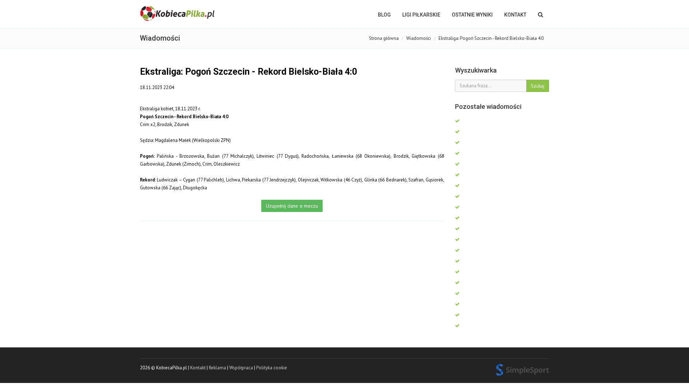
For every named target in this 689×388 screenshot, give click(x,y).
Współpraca (241, 368)
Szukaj (537, 86)
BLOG (384, 15)
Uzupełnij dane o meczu (292, 206)
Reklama (217, 368)
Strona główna (384, 38)
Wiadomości (418, 38)
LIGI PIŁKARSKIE (421, 15)
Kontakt (515, 15)
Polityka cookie (271, 368)
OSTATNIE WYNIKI (472, 15)
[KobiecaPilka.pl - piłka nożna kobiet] (178, 13)
